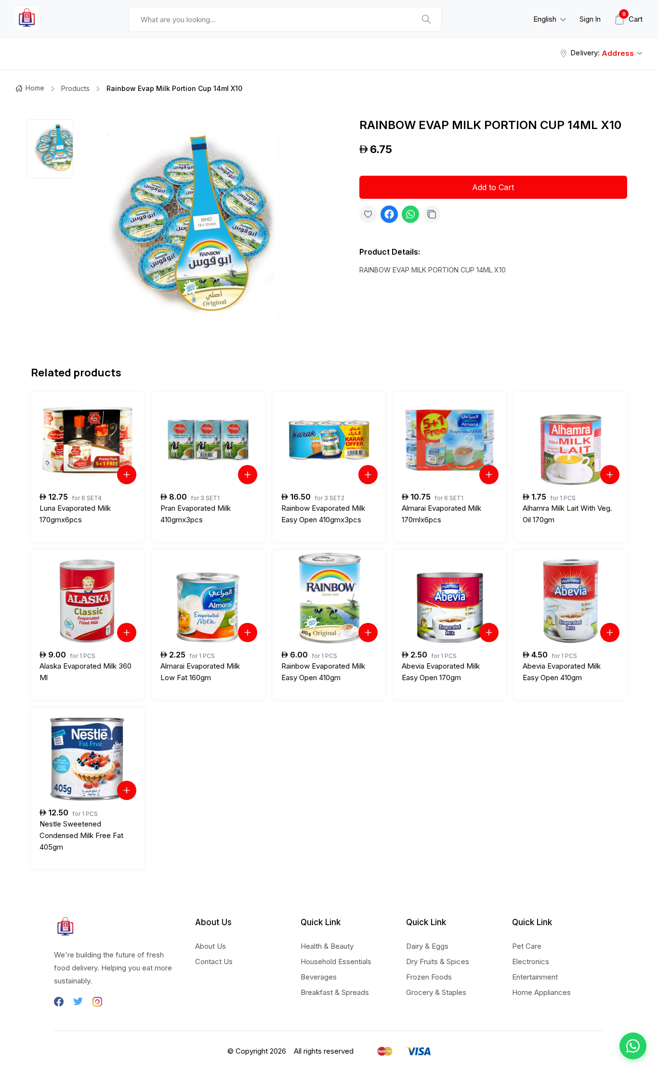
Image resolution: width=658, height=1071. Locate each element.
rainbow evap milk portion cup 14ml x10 (174, 88)
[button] (632, 1045)
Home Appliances (541, 992)
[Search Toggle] (471, 44)
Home (35, 88)
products (75, 88)
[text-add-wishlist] (368, 214)
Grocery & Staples (436, 992)
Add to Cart (493, 187)
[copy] (431, 214)
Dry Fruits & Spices (437, 961)
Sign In (590, 19)
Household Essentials (336, 961)
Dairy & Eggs (427, 946)
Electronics (530, 961)
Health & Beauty (327, 946)
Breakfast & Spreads (335, 992)
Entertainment (535, 976)
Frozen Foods (429, 976)
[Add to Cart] (126, 474)
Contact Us (214, 961)
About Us (210, 946)
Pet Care (526, 946)
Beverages (319, 976)
